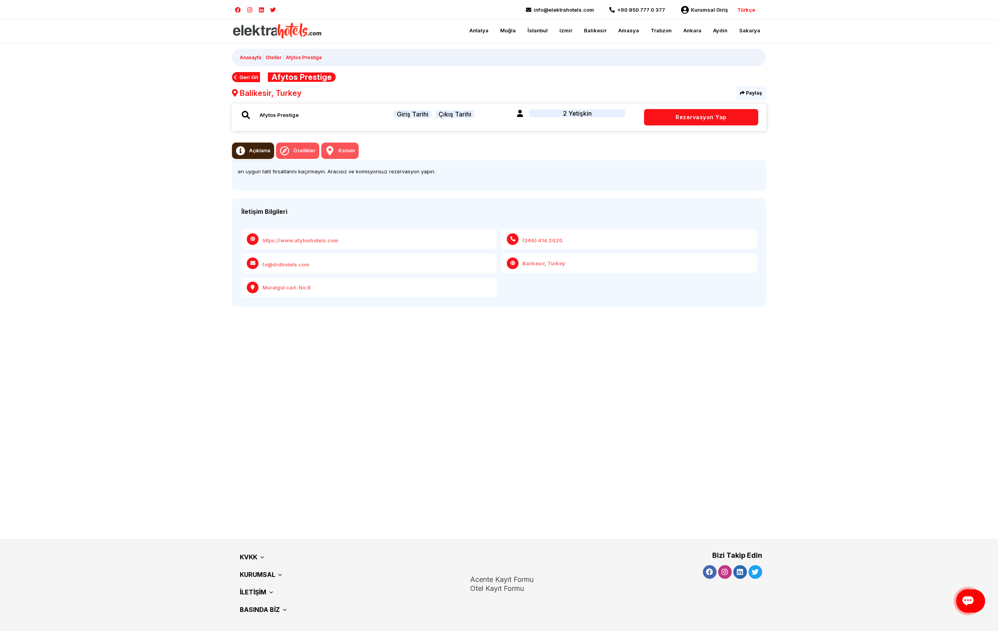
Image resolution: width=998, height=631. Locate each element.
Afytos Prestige (304, 57)
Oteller (273, 57)
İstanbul (537, 30)
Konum (346, 150)
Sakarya (749, 30)
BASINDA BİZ (260, 609)
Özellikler (304, 150)
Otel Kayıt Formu (497, 588)
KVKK (248, 557)
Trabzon (661, 30)
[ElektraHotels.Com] (277, 30)
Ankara (692, 30)
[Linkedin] (261, 10)
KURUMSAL (257, 574)
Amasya (628, 30)
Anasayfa (250, 57)
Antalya (478, 30)
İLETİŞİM (253, 592)
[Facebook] (238, 10)
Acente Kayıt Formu (502, 579)
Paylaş (753, 93)
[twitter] (273, 10)
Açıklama (259, 150)
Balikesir (595, 30)
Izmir (565, 30)
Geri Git (248, 77)
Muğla (508, 30)
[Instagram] (249, 10)
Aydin (720, 30)
